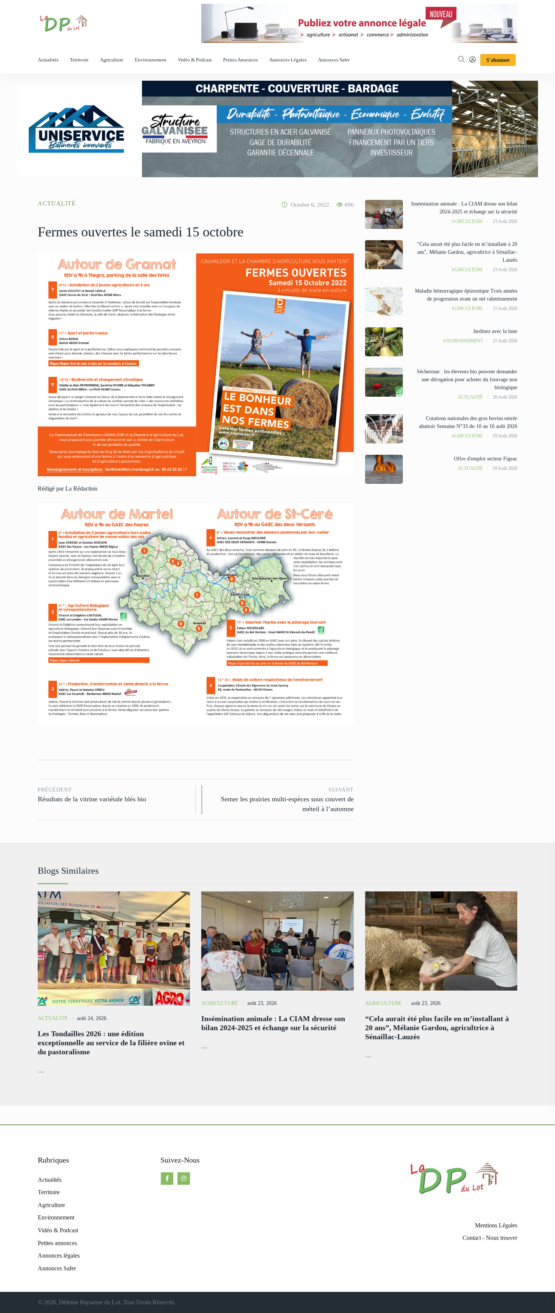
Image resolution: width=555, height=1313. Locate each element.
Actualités (48, 60)
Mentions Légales (496, 1225)
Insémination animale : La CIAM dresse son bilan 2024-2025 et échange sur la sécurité (273, 1023)
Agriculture (111, 60)
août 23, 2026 (262, 1003)
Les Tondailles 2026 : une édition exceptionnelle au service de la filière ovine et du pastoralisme (111, 1042)
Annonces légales (288, 60)
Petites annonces (240, 60)
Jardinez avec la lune (495, 331)
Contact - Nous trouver (489, 1238)
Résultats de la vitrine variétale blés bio (92, 795)
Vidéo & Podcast (195, 60)
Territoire (79, 60)
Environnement (150, 60)
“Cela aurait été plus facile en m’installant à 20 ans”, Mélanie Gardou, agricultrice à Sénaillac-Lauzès (467, 252)
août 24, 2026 (91, 1018)
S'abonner (498, 60)
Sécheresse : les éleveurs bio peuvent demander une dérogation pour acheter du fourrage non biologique (467, 379)
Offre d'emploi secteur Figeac (485, 459)
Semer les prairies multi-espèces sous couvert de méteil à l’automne (287, 800)
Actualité (57, 203)
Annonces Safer (334, 60)
